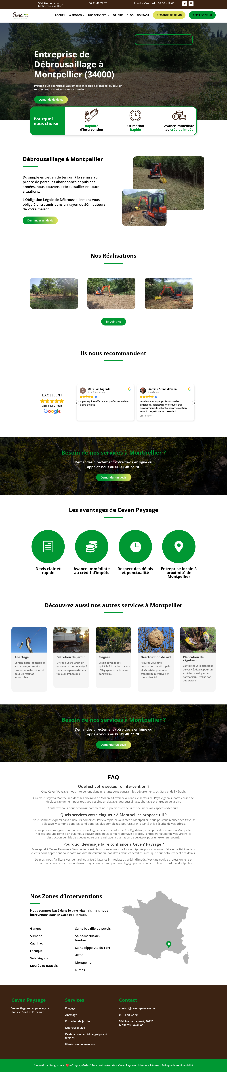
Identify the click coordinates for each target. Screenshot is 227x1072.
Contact (143, 15)
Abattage (71, 1015)
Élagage (70, 1008)
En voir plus (113, 321)
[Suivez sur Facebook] (184, 3)
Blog (130, 15)
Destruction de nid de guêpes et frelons (86, 1036)
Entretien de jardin (77, 1021)
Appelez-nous (202, 15)
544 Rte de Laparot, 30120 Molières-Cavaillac (136, 1023)
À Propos (75, 15)
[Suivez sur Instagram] (191, 3)
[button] (194, 403)
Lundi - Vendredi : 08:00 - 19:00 (154, 3)
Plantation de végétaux (80, 1044)
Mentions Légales (148, 1065)
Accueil (60, 15)
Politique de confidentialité (177, 1065)
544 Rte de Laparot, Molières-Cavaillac (50, 4)
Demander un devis (40, 220)
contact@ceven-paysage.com (138, 1008)
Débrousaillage (75, 1027)
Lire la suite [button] (85, 416)
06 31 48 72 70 (98, 3)
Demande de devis (169, 15)
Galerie (118, 15)
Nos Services (97, 15)
